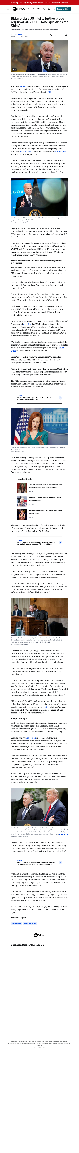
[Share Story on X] (56, 35)
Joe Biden (23, 86)
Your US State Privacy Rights (40, 1041)
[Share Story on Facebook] (51, 35)
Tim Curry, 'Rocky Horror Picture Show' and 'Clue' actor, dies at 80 (39, 2)
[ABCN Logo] (19, 9)
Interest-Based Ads (13, 1043)
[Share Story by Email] (61, 35)
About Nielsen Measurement (28, 1043)
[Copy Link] (66, 35)
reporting (27, 324)
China (50, 92)
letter (46, 706)
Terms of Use (40, 1043)
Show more (62, 834)
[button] (8, 9)
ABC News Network (17, 1041)
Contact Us (39, 1045)
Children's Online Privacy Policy (58, 1041)
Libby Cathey (17, 34)
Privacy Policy (27, 1041)
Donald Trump (25, 151)
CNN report (31, 737)
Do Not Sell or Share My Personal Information (57, 1043)
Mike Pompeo (60, 151)
